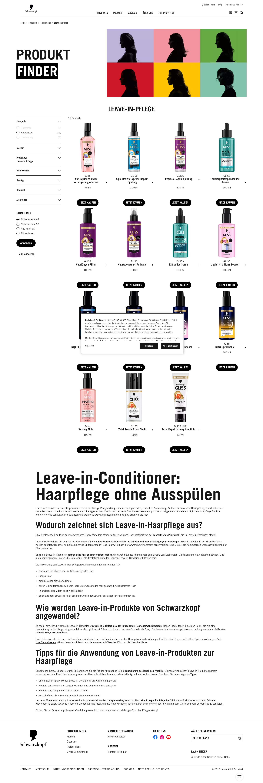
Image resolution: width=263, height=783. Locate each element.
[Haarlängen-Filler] (88, 248)
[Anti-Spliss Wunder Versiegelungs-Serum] (88, 164)
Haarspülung (42, 629)
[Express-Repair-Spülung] (180, 164)
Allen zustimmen (170, 346)
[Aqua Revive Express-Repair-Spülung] (134, 164)
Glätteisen (184, 554)
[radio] (17, 219)
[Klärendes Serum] (180, 248)
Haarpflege (41, 132)
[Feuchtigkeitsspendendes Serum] (227, 164)
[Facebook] (155, 737)
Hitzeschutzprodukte (79, 703)
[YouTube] (168, 737)
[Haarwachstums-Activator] (134, 248)
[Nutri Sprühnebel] (227, 331)
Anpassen (89, 346)
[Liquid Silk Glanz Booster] (227, 248)
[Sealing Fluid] (88, 413)
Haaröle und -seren (46, 642)
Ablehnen (149, 346)
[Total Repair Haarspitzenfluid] (180, 413)
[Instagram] (162, 737)
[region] (132, 333)
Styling (112, 585)
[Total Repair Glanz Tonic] (134, 413)
